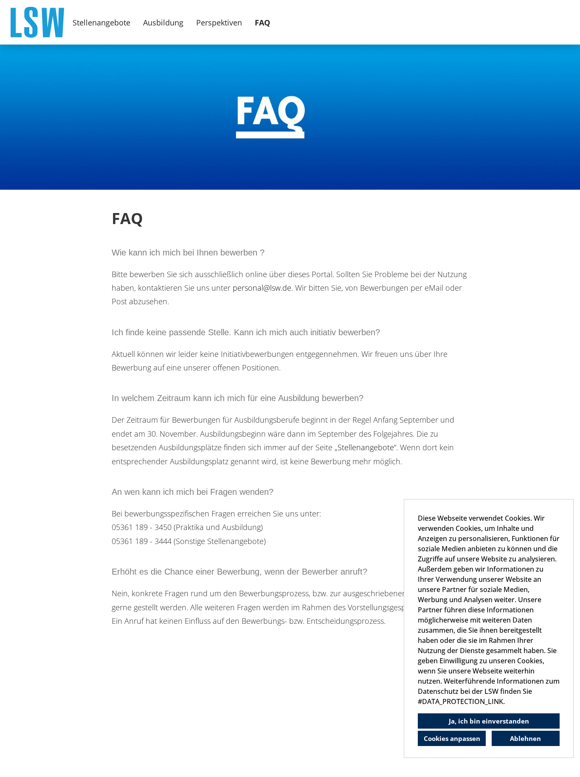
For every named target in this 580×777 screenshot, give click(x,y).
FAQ (262, 22)
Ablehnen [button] (525, 738)
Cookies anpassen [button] (452, 738)
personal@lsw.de (262, 288)
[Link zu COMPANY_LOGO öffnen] (37, 22)
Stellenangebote (101, 22)
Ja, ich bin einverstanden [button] (489, 721)
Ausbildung (163, 22)
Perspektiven (219, 22)
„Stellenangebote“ (365, 447)
